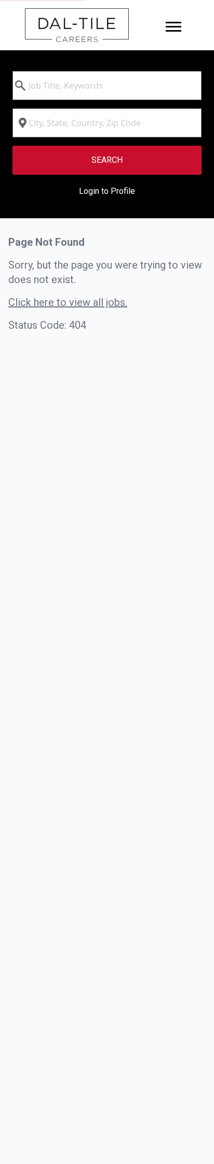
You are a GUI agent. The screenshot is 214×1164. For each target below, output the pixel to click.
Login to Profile (107, 191)
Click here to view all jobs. (67, 302)
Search (107, 160)
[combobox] (107, 85)
